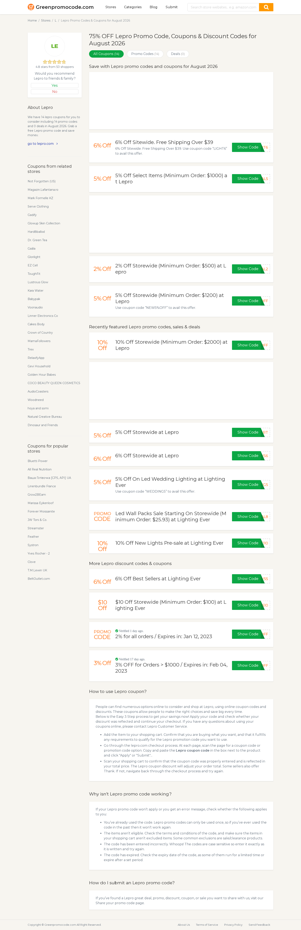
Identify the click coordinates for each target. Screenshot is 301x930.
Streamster (36, 528)
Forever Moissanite (41, 511)
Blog (153, 7)
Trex (31, 349)
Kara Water (35, 290)
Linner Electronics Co (43, 316)
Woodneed (36, 400)
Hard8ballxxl (36, 232)
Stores (110, 7)
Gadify (32, 215)
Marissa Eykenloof (40, 503)
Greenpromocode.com (65, 7)
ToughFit (34, 274)
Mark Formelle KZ (40, 198)
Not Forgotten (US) (41, 181)
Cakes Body (36, 324)
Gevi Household (39, 366)
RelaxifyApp (36, 358)
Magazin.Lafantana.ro (43, 190)
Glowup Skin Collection (44, 223)
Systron (33, 545)
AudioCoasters (38, 391)
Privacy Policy (233, 924)
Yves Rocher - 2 (39, 553)
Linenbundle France (42, 486)
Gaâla (31, 248)
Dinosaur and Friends (43, 425)
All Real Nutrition (40, 469)
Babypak (34, 299)
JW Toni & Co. (37, 520)
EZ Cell (33, 265)
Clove (32, 562)
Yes (55, 85)
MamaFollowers (39, 341)
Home (32, 20)
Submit (172, 7)
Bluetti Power (38, 461)
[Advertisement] (181, 100)
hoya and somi (38, 408)
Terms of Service (207, 924)
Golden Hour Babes (42, 375)
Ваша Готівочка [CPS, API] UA (49, 478)
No (54, 91)
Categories (132, 7)
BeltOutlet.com (39, 579)
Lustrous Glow (38, 282)
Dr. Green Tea (37, 240)
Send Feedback (259, 924)
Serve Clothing (38, 206)
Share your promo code (115, 903)
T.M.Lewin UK (37, 570)
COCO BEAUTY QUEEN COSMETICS (54, 383)
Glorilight (34, 257)
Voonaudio (35, 307)
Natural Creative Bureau (45, 417)
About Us (184, 924)
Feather (33, 537)
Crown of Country (40, 332)
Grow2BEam (37, 494)
